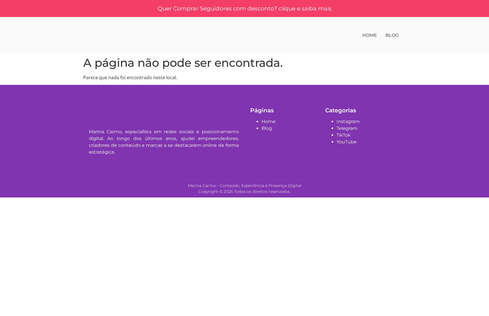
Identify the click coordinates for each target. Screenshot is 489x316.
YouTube (346, 142)
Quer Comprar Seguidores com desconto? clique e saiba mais (245, 8)
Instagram (348, 121)
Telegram (346, 128)
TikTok (343, 135)
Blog (392, 35)
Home (369, 35)
